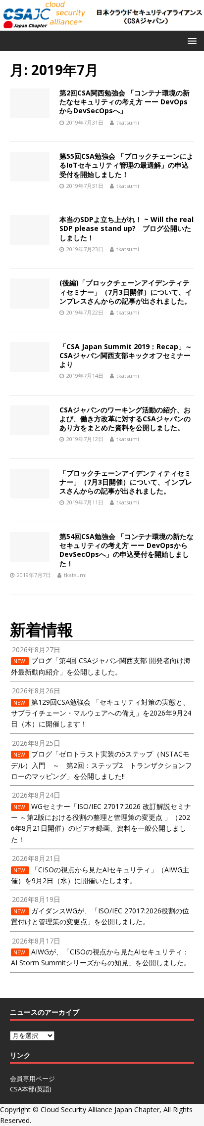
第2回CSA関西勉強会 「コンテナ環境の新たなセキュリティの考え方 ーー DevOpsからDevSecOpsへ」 (124, 101)
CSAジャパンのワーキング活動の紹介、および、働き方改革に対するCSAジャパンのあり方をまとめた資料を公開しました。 (125, 418)
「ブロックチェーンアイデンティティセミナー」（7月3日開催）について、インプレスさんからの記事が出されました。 (125, 481)
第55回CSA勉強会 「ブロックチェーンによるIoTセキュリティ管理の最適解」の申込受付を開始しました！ (126, 165)
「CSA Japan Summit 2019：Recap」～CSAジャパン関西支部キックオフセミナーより (125, 355)
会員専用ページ (32, 1078)
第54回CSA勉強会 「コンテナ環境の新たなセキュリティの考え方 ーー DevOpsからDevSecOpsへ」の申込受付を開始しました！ (126, 550)
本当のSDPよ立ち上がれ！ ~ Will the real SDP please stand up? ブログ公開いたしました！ (126, 228)
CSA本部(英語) (30, 1088)
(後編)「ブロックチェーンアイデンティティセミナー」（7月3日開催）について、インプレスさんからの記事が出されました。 (125, 291)
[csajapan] (102, 24)
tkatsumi (127, 122)
